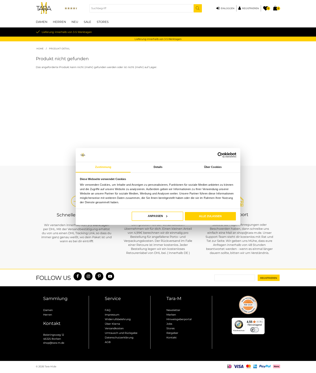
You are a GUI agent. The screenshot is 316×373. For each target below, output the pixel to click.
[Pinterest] (99, 276)
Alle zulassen (210, 216)
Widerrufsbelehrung (118, 319)
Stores (103, 22)
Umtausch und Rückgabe (121, 333)
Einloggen (227, 8)
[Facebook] (78, 276)
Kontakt (171, 337)
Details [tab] (158, 166)
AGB (108, 342)
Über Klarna (112, 323)
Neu (75, 22)
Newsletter (173, 310)
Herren (59, 22)
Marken (171, 314)
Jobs (169, 323)
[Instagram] (88, 276)
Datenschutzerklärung (119, 337)
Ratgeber (172, 333)
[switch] (254, 329)
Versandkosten (114, 328)
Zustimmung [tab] (103, 166)
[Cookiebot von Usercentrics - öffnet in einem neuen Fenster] (220, 155)
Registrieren (250, 8)
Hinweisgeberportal (179, 319)
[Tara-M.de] (44, 8)
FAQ (107, 310)
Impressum (112, 314)
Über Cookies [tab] (213, 166)
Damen (41, 22)
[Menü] (262, 320)
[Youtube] (110, 276)
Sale (87, 22)
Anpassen (155, 216)
